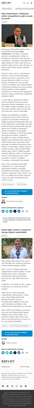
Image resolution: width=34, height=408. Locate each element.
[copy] (26, 211)
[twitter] (14, 211)
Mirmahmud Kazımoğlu (15, 201)
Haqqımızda (6, 367)
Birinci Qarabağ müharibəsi (19, 326)
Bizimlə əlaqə (25, 367)
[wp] (6, 211)
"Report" (9, 269)
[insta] (7, 386)
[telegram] (10, 211)
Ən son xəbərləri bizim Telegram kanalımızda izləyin (16, 192)
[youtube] (25, 386)
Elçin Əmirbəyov (8, 184)
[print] (22, 211)
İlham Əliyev (7, 9)
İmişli (4, 326)
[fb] (3, 211)
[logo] (6, 3)
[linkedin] (18, 211)
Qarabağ (4, 22)
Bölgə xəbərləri (12, 343)
